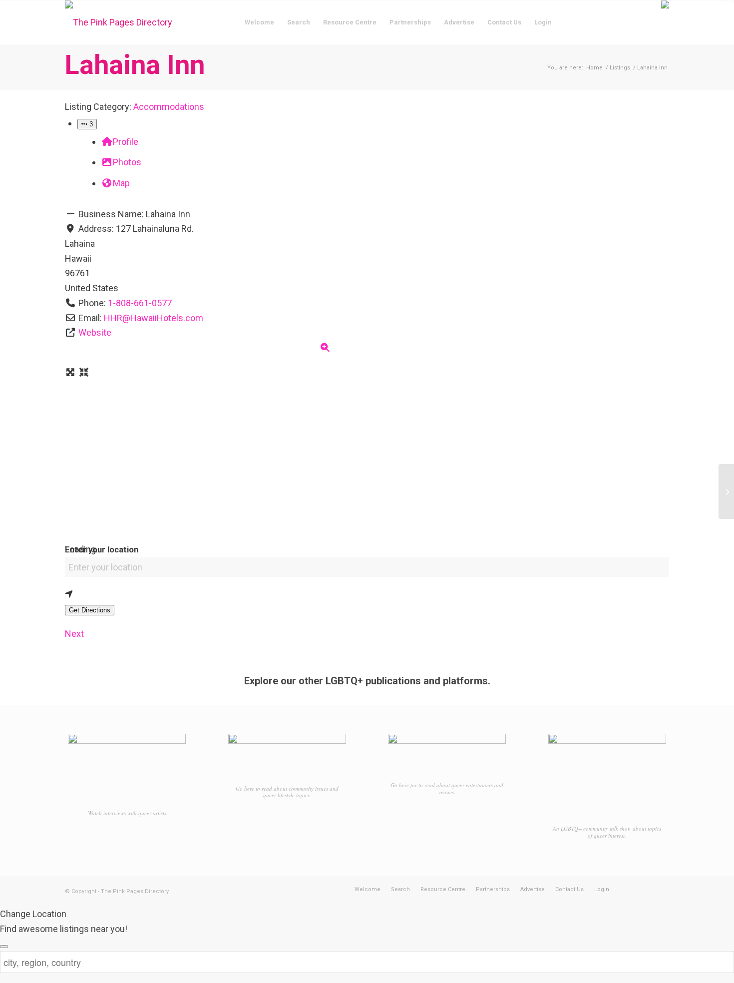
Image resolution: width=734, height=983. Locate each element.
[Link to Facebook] (586, 21)
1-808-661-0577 (140, 303)
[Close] (4, 946)
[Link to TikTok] (616, 21)
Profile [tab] (125, 141)
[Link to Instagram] (601, 21)
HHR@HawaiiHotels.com (153, 318)
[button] (87, 124)
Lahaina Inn (135, 64)
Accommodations (168, 106)
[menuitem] (259, 22)
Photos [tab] (127, 162)
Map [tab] (121, 183)
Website (94, 332)
